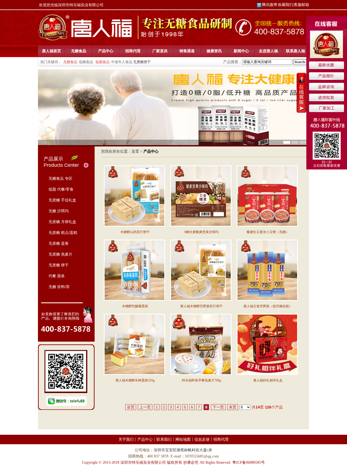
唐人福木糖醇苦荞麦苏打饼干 (201, 306)
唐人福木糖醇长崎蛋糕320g (135, 380)
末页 (232, 407)
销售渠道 (187, 51)
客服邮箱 (301, 5)
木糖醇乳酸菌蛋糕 (135, 306)
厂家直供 (160, 51)
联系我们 (164, 439)
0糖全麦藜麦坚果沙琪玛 (201, 232)
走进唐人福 (268, 51)
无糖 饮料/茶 (59, 287)
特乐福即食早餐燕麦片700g (201, 380)
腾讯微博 (269, 5)
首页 (135, 151)
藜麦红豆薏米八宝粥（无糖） (268, 232)
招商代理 (132, 51)
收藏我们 (285, 5)
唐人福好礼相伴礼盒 (267, 380)
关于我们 (126, 439)
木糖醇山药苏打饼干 (135, 232)
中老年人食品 (121, 62)
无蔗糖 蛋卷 (59, 243)
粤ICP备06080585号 (248, 462)
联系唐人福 (295, 51)
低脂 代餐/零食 (61, 189)
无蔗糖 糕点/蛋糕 (63, 232)
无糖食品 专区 (60, 178)
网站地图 (183, 439)
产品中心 (105, 51)
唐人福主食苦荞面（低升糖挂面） (267, 306)
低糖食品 (86, 62)
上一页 (145, 407)
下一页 (218, 407)
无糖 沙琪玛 (59, 211)
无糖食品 (78, 51)
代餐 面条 (57, 276)
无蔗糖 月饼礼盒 (62, 222)
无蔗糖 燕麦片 (60, 254)
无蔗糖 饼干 (59, 265)
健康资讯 (214, 51)
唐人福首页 (51, 51)
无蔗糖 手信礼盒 (62, 200)
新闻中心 (241, 51)
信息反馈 (202, 439)
